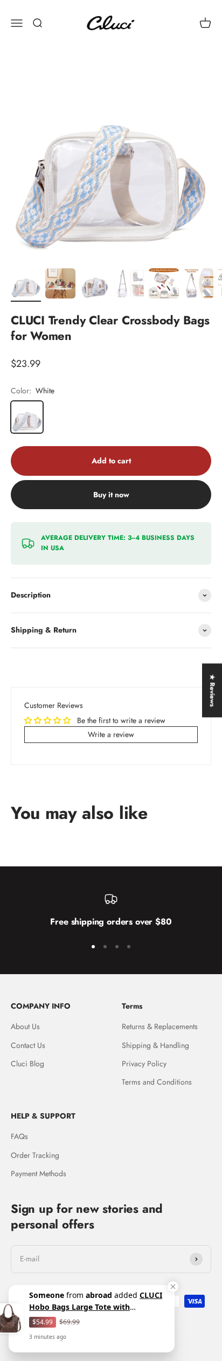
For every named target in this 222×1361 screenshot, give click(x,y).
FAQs (19, 1136)
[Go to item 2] (60, 285)
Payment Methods (38, 1173)
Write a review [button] (111, 734)
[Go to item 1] (26, 285)
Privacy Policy (144, 1063)
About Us (25, 1026)
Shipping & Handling (155, 1045)
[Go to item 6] (198, 285)
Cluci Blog (27, 1063)
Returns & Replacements (160, 1026)
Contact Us (28, 1045)
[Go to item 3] (95, 285)
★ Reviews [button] (212, 690)
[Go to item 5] (164, 285)
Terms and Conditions (157, 1082)
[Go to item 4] (129, 285)
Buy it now (111, 494)
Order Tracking (35, 1155)
